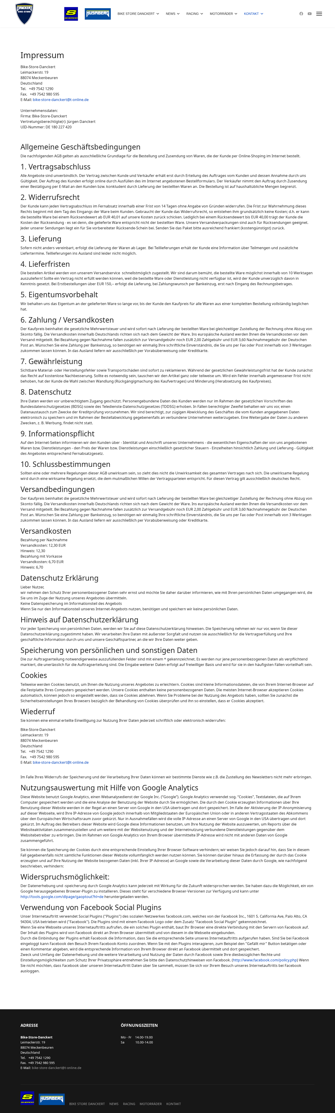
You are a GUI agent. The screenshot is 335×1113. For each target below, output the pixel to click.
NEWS (170, 14)
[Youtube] (310, 13)
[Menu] (319, 13)
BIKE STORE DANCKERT (136, 14)
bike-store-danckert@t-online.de (61, 99)
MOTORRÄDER (221, 14)
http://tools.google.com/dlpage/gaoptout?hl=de (62, 896)
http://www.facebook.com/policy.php (265, 960)
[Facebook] (301, 13)
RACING (192, 14)
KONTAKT (251, 14)
